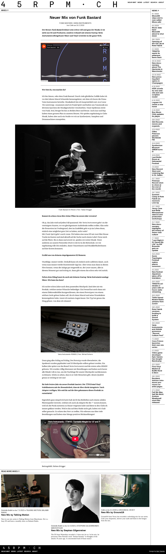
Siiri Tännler (160, 551)
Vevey (132, 510)
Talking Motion (33, 510)
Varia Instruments (82, 23)
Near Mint (132, 2)
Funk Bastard (66, 23)
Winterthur (57, 528)
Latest (146, 2)
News (139, 2)
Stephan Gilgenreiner (88, 526)
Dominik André (6, 510)
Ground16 (123, 510)
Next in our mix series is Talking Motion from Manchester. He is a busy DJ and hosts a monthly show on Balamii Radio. (24, 520)
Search (154, 2)
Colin (72, 25)
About (161, 2)
